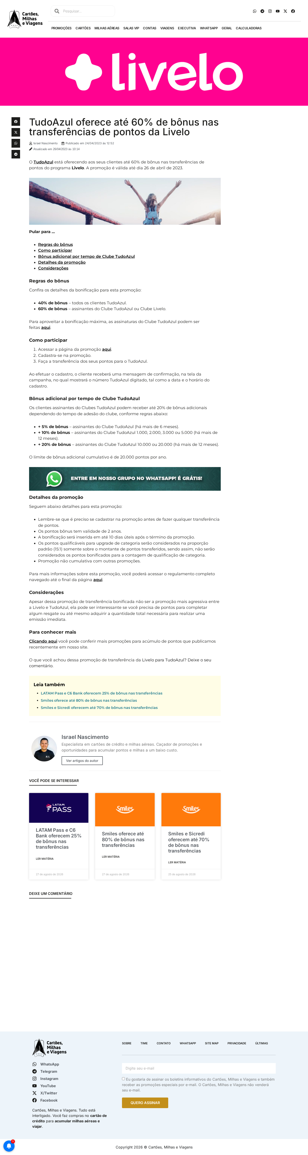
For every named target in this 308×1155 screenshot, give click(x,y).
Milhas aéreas (106, 28)
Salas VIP (131, 28)
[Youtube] (278, 11)
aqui (45, 327)
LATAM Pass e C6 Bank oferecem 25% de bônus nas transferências (101, 693)
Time (144, 1043)
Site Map (211, 1043)
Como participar (55, 250)
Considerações (53, 268)
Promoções (61, 28)
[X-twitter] (285, 11)
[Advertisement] (260, 145)
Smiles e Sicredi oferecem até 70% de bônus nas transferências (99, 708)
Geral (227, 28)
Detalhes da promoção (62, 262)
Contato (164, 1043)
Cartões (83, 28)
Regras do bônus (55, 244)
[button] (15, 121)
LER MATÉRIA (45, 858)
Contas (149, 28)
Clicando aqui (43, 641)
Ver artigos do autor (82, 761)
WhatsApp (209, 28)
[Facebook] (293, 11)
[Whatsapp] (255, 11)
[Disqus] (125, 962)
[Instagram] (270, 11)
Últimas (261, 1043)
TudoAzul (43, 162)
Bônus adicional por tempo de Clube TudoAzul (86, 256)
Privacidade (237, 1043)
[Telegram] (262, 11)
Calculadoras (248, 28)
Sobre (126, 1043)
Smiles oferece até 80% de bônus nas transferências (89, 700)
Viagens (167, 28)
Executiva (187, 28)
